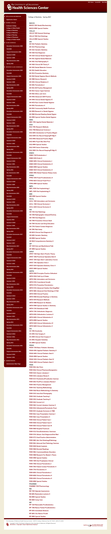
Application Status (11, 19)
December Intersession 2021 (15, 152)
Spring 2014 (10, 304)
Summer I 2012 (11, 336)
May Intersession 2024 (13, 105)
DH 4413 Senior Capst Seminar (39, 91)
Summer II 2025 (11, 79)
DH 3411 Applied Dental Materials (40, 58)
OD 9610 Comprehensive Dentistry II (41, 241)
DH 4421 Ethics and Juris (37, 94)
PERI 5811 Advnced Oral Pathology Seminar (44, 443)
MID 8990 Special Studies (37, 196)
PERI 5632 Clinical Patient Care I (40, 420)
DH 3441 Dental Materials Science (40, 67)
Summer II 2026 (11, 54)
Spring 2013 (10, 322)
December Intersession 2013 (15, 307)
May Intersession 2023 (13, 126)
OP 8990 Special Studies (37, 249)
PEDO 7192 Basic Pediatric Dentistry (41, 347)
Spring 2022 (10, 149)
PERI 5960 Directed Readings (39, 449)
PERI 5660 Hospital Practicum (39, 428)
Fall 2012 (9, 328)
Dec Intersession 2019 (13, 193)
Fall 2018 (9, 213)
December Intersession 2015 (15, 272)
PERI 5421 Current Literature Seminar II (42, 405)
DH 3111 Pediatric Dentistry (38, 44)
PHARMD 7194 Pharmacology (39, 486)
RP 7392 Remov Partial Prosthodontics (42, 508)
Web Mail (104, 2)
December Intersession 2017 (15, 234)
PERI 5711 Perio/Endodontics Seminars (42, 431)
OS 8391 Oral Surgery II (37, 334)
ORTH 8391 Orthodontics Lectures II (41, 314)
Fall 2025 (9, 73)
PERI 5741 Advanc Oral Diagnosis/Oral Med (43, 434)
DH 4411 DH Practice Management (40, 88)
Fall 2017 (9, 237)
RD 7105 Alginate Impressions (39, 491)
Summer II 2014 (11, 295)
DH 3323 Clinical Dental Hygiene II (40, 56)
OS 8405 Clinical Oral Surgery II (40, 337)
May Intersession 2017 (13, 246)
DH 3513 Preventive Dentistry (39, 73)
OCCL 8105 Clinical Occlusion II (40, 207)
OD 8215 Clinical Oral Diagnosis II (40, 232)
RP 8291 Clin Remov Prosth (38, 513)
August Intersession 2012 (14, 331)
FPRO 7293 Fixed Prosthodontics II (41, 178)
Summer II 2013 (11, 313)
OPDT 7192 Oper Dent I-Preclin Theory (42, 254)
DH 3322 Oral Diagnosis (37, 53)
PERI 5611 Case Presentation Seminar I (42, 414)
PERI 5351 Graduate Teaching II (39, 399)
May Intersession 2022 (13, 146)
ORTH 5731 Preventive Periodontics (41, 285)
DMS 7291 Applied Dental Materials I (41, 122)
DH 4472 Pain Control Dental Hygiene (41, 102)
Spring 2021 (10, 170)
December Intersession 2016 (15, 252)
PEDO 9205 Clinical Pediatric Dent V (41, 362)
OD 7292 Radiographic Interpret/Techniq (42, 215)
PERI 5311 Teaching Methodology (40, 387)
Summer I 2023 (11, 123)
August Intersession (12, 216)
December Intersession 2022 (15, 131)
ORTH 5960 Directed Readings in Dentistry (43, 297)
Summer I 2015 (11, 281)
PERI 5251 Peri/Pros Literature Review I (42, 382)
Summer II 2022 (11, 140)
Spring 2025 (10, 88)
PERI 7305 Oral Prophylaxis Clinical (41, 461)
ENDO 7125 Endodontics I (38, 155)
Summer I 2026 (11, 57)
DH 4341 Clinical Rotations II (38, 82)
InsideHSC (98, 2)
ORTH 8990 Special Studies (38, 320)
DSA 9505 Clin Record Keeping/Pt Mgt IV (43, 150)
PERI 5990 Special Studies (38, 458)
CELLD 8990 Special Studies (38, 39)
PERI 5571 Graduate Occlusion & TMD (42, 411)
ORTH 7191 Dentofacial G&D (38, 308)
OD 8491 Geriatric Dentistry (38, 235)
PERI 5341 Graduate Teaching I (39, 396)
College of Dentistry (12, 30)
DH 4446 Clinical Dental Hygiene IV (41, 99)
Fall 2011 (9, 348)
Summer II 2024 (11, 99)
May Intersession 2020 (13, 187)
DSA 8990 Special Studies (38, 144)
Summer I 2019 (11, 202)
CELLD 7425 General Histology (39, 33)
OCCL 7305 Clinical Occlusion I (39, 204)
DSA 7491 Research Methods (38, 127)
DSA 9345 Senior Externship (38, 147)
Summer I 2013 (11, 316)
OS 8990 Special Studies (37, 343)
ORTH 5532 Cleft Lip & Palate (39, 276)
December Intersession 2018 (15, 211)
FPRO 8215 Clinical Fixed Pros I (40, 180)
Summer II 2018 (11, 222)
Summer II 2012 (11, 334)
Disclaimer (13, 524)
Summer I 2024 (11, 102)
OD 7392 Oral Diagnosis (37, 218)
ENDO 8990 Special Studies (38, 167)
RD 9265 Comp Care (36, 500)
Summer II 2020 (11, 181)
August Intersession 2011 (14, 351)
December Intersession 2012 (15, 325)
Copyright (19, 524)
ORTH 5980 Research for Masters (40, 303)
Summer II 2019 (11, 199)
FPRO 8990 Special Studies (38, 183)
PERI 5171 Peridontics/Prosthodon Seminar (44, 379)
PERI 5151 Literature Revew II (39, 376)
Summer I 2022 (11, 143)
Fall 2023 (9, 114)
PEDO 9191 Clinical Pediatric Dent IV (41, 359)
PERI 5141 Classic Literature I (39, 373)
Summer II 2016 (11, 260)
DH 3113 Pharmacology (37, 47)
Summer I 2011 (11, 357)
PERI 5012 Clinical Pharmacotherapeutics (43, 370)
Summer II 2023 (11, 120)
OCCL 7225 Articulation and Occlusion (42, 201)
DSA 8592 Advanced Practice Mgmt (41, 138)
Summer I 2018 (11, 225)
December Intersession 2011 (15, 345)
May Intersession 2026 (13, 60)
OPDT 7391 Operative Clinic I (39, 262)
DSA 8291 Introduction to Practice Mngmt (43, 133)
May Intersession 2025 (13, 85)
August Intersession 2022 (14, 137)
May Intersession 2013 (13, 319)
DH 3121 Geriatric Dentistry (38, 50)
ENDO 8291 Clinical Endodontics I (40, 161)
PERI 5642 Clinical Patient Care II (40, 423)
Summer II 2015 (11, 278)
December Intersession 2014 (15, 290)
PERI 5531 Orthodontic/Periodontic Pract (43, 408)
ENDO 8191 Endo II (35, 158)
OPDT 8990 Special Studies (38, 268)
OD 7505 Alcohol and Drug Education (41, 223)
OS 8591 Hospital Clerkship (38, 340)
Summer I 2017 (11, 243)
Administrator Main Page (13, 363)
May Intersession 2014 (13, 301)
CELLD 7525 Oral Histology (38, 36)
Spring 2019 (10, 208)
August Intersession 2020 (14, 178)
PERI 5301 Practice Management (40, 385)
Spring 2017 (10, 249)
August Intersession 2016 (14, 257)
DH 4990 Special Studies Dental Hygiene (42, 117)
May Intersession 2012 (13, 339)
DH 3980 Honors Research (38, 79)
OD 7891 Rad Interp (35, 229)
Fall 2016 (9, 254)
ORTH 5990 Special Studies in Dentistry (42, 305)
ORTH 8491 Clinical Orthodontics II (41, 317)
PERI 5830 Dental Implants (38, 446)
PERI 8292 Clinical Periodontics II (40, 475)
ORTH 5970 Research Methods (39, 300)
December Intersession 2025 (15, 70)
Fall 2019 (9, 196)
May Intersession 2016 (13, 266)
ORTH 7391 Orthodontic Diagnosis (40, 311)
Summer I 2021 (11, 164)
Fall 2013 (9, 310)
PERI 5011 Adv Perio (36, 367)
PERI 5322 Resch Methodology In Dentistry (43, 390)
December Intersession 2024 (15, 90)
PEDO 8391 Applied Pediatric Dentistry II (42, 350)
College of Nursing (11, 35)
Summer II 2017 (11, 240)
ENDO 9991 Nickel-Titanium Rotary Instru (43, 173)
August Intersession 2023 (14, 117)
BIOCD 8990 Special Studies (38, 28)
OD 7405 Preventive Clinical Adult (40, 220)
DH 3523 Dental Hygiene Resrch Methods (42, 76)
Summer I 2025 (11, 82)
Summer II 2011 (11, 354)
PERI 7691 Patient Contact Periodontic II (42, 467)
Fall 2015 (9, 275)
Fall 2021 (9, 155)
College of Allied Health (13, 28)
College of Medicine (12, 32)
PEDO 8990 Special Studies (38, 356)
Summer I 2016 (11, 263)
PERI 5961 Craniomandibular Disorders (42, 452)
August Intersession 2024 (14, 96)
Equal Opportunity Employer (30, 524)
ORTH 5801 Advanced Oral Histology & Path (44, 291)
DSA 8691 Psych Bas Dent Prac (39, 141)
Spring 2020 (10, 190)
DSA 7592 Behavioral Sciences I (40, 130)
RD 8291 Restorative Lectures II (39, 494)
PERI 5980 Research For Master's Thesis (42, 455)
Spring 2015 (10, 287)
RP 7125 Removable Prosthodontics (41, 505)
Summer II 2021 (11, 161)
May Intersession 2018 (13, 228)
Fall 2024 (9, 93)
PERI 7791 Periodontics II (37, 469)
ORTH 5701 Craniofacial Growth (39, 282)
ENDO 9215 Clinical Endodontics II (41, 170)
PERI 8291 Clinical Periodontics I (40, 472)
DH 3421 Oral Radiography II (38, 61)
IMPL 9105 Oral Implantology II (39, 191)
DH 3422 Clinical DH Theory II (39, 64)
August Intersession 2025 (14, 76)
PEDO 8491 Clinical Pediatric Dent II (41, 353)
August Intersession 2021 (14, 158)
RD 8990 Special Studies (37, 497)
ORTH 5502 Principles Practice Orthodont (43, 273)
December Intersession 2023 (15, 111)
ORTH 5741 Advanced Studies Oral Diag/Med (44, 288)
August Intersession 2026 (14, 51)
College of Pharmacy (12, 37)
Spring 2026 (10, 63)
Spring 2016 (10, 269)
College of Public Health (13, 39)
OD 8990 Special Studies (37, 238)
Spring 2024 (10, 108)
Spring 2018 (10, 231)
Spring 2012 (10, 342)
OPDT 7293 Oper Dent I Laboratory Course (43, 260)
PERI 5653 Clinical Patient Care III (40, 426)
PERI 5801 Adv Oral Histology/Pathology (42, 440)
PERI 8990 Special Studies (38, 481)
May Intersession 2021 (13, 167)
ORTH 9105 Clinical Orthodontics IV (41, 323)
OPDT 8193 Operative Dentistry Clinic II (42, 265)
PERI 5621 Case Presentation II (39, 417)
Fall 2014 (9, 293)
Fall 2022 (9, 134)
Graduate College (11, 25)
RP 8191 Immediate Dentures (39, 510)
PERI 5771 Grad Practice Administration (42, 437)
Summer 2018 (10, 219)
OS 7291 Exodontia (35, 331)
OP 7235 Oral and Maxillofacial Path (41, 246)
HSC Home (91, 2)
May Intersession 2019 (13, 205)
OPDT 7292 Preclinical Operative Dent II (42, 257)
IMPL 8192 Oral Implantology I (39, 188)
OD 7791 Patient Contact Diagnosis (41, 226)
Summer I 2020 (11, 184)
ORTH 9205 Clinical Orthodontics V (41, 326)
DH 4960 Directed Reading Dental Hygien (42, 114)
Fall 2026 (9, 49)
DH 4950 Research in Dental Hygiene (41, 111)
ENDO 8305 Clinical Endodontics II (41, 164)
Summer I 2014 (11, 298)
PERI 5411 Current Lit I (36, 402)
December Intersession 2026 (15, 46)
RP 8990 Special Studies (37, 516)
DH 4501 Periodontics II (37, 105)
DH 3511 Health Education (38, 70)
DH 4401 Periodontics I (37, 85)
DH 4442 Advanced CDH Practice (40, 97)
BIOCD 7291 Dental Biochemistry (40, 25)
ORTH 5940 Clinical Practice (38, 294)
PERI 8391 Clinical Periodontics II (40, 478)
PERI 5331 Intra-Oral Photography (40, 393)
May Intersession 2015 (13, 284)
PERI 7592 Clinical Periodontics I (40, 464)
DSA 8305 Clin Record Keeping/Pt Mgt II (42, 136)
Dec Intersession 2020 (13, 172)
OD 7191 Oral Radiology (37, 212)
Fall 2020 (9, 175)
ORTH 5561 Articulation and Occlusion (42, 279)
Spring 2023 (10, 129)
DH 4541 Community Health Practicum (42, 108)
